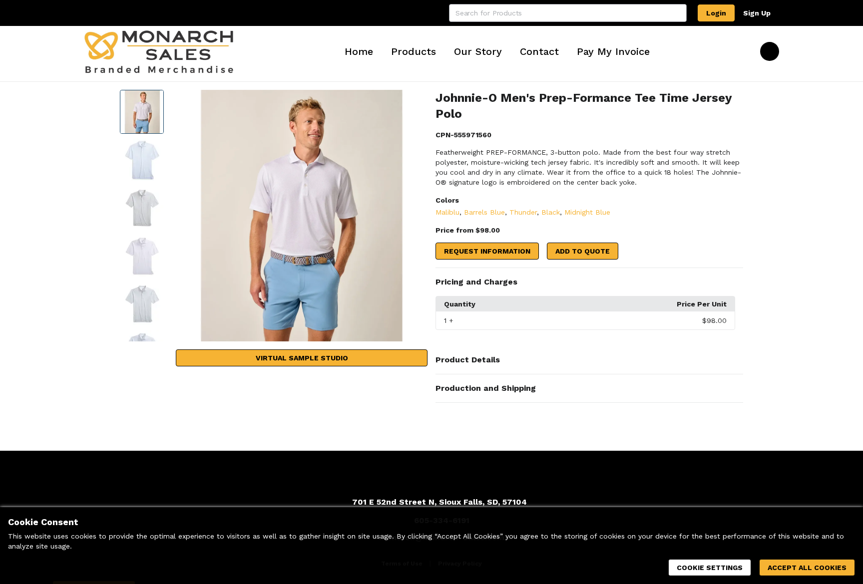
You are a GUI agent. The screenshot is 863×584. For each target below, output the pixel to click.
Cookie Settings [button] (710, 568)
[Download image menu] (415, 102)
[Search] (677, 12)
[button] (589, 282)
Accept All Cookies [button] (807, 568)
